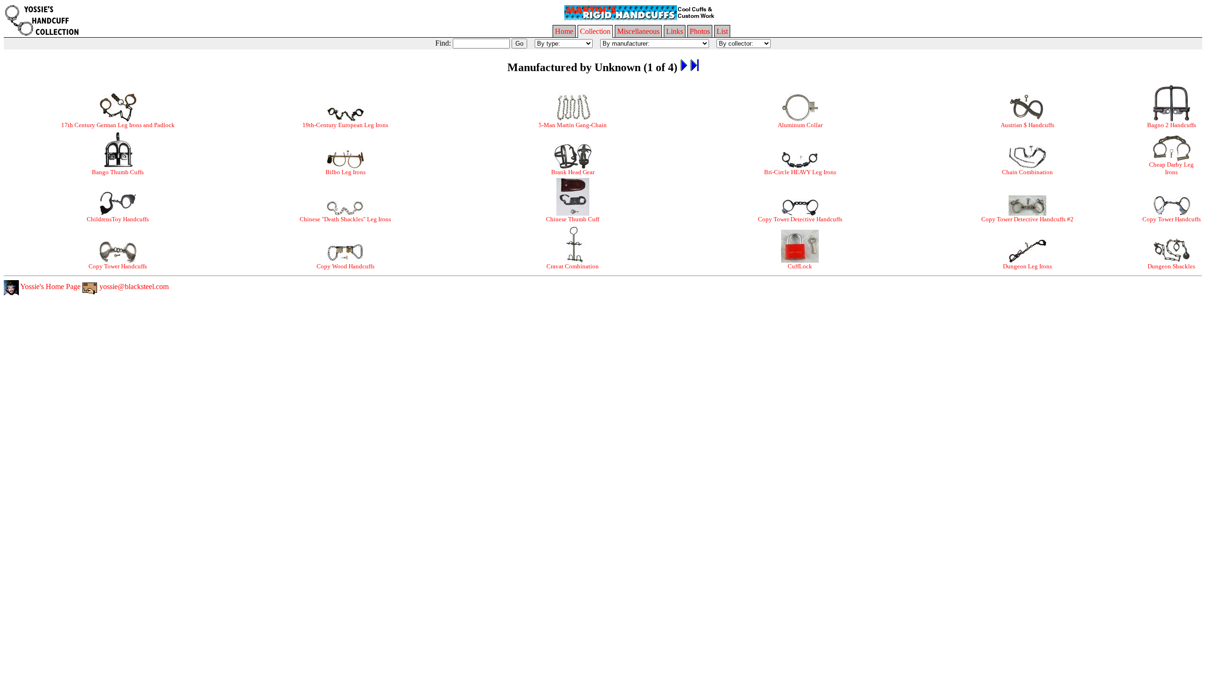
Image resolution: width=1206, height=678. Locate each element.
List (722, 31)
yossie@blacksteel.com (133, 286)
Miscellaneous (638, 31)
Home (564, 31)
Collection (595, 31)
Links (674, 31)
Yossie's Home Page (50, 286)
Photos (700, 31)
